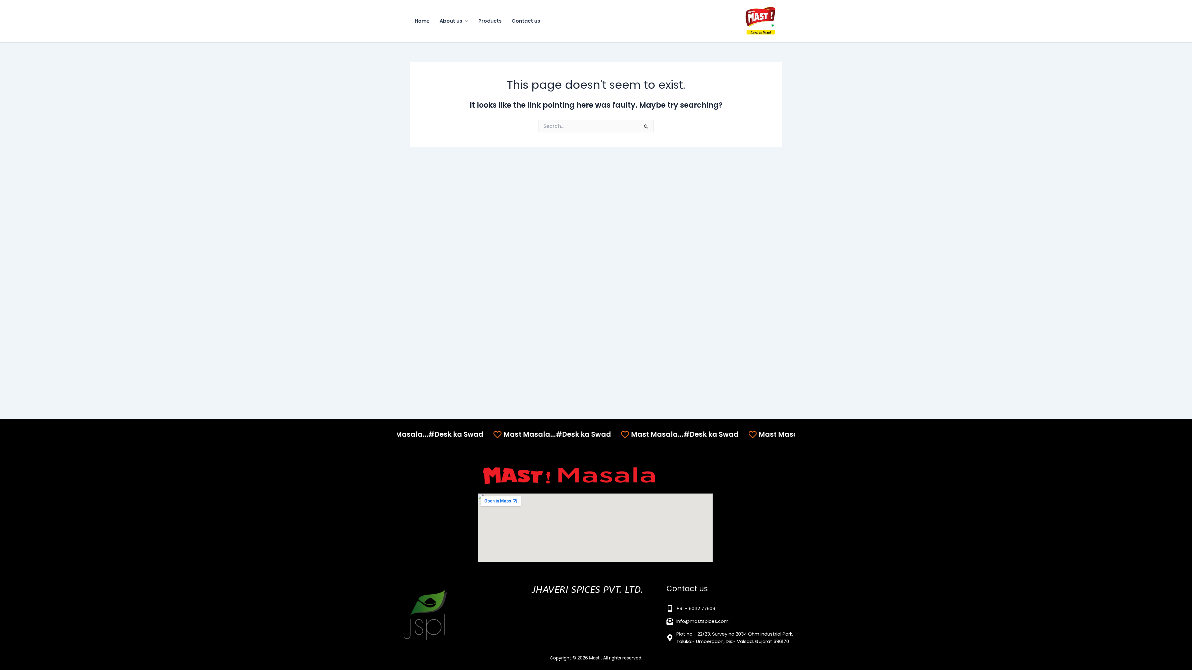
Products (490, 21)
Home (422, 21)
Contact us (526, 21)
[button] (465, 21)
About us (451, 21)
